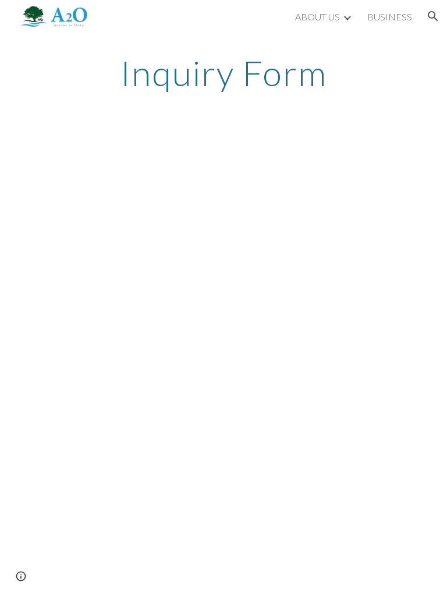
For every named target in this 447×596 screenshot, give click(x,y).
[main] (223, 73)
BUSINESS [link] (389, 16)
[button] (433, 16)
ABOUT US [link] (317, 16)
